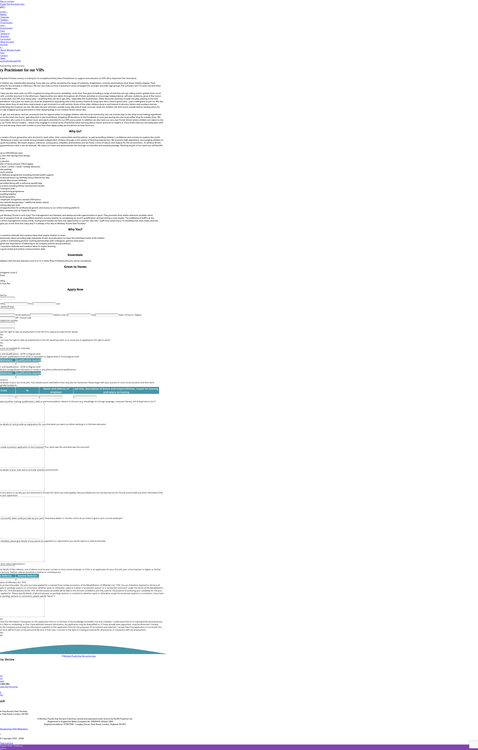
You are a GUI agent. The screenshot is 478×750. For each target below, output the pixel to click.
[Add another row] (42, 363)
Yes (1, 334)
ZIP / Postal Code (23, 317)
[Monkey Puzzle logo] (79, 656)
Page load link (6, 743)
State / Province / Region (130, 315)
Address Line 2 (60, 315)
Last (58, 303)
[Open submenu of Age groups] (7, 12)
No (1, 337)
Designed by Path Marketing (14, 729)
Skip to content (7, 1)
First (30, 303)
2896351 (118, 721)
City (93, 315)
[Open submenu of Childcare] (5, 26)
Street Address (22, 315)
